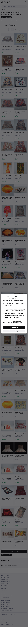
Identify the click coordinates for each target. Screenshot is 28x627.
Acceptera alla (14, 327)
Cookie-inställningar (14, 331)
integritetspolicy (17, 321)
